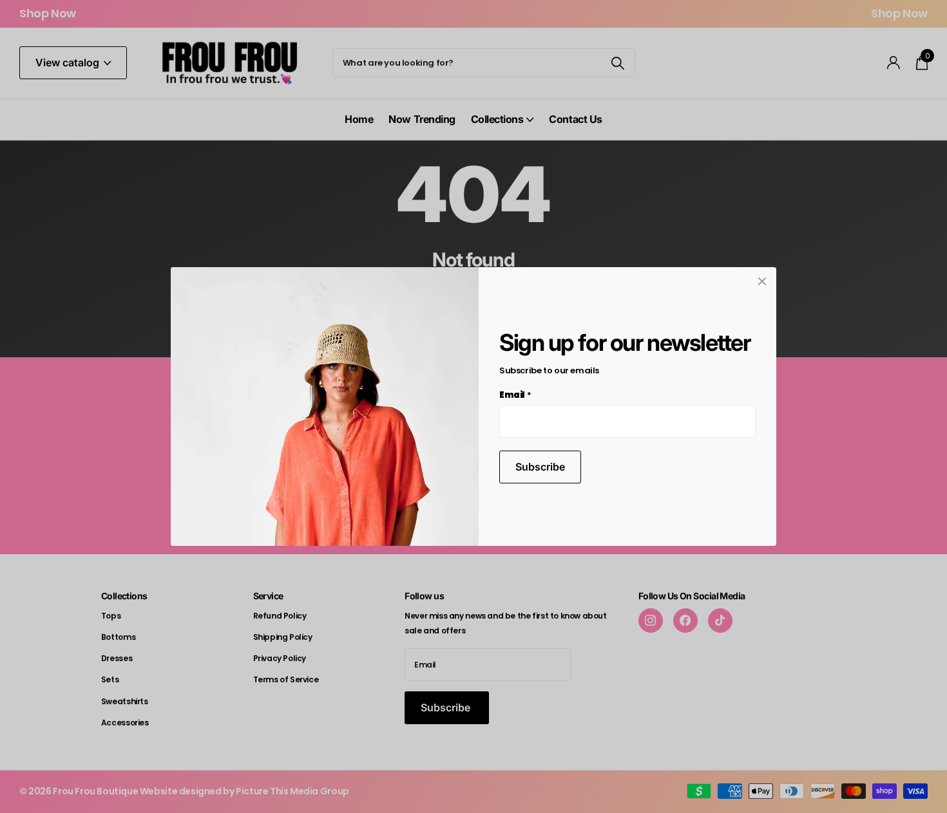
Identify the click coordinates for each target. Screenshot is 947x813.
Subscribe (540, 466)
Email (515, 395)
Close (762, 281)
